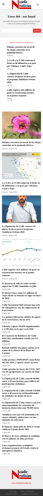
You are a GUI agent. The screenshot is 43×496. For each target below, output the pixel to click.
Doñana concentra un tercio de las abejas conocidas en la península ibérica (21, 50)
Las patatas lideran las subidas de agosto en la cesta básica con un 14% (21, 318)
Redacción (5, 148)
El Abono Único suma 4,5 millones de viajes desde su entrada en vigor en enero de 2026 (21, 295)
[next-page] (11, 100)
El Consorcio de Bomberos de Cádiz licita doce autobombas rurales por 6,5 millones (20, 338)
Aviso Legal (12, 491)
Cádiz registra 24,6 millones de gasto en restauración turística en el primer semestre (21, 93)
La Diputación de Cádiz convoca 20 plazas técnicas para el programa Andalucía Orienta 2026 (18, 229)
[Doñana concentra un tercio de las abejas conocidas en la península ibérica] (21, 125)
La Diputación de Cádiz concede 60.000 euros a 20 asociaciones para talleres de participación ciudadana (20, 381)
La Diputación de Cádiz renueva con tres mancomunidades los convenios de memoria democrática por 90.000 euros (21, 405)
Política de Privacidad (27, 491)
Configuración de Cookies (29, 494)
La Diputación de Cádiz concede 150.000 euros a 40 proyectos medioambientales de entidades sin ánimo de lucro (21, 393)
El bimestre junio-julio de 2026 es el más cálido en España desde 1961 (21, 427)
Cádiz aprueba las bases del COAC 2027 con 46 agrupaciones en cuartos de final (21, 370)
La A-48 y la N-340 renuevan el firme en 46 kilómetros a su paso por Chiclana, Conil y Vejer (21, 63)
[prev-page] (8, 100)
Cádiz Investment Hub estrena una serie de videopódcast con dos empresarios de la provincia (21, 307)
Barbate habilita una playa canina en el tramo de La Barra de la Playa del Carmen (20, 350)
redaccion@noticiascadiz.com (21, 483)
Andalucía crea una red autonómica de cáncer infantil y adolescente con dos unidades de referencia (20, 417)
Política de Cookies (11, 494)
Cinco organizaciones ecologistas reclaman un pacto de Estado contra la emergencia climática (20, 448)
